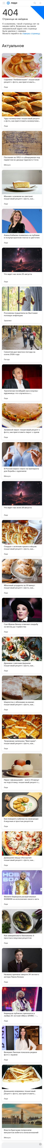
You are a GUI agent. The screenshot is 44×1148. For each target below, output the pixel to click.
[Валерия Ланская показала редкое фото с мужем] (22, 1044)
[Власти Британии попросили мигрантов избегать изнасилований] (22, 1122)
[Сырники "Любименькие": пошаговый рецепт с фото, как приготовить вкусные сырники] (22, 71)
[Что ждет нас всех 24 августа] (22, 499)
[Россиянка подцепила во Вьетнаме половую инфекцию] (22, 305)
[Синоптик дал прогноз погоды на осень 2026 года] (22, 343)
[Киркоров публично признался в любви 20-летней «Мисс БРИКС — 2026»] (22, 1005)
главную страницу (31, 33)
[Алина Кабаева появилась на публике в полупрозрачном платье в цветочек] (22, 227)
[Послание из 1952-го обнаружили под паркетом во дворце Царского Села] (22, 149)
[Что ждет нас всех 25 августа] (22, 266)
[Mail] (8, 3)
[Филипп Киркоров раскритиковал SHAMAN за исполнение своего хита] (22, 888)
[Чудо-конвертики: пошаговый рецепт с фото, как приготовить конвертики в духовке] (22, 110)
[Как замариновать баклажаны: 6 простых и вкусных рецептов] (22, 927)
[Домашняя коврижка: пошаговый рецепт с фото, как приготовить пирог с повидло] (22, 1083)
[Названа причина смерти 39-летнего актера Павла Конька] (22, 966)
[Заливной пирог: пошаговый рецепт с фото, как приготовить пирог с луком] (22, 421)
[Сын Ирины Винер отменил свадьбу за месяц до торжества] (22, 616)
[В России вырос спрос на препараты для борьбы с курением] (22, 460)
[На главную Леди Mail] (13, 3)
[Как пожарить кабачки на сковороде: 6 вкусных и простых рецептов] (22, 810)
